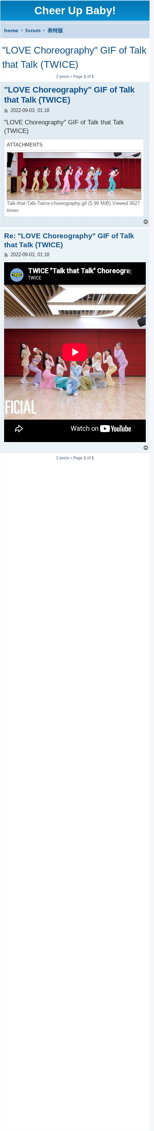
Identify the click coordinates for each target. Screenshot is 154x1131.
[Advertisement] (75, 792)
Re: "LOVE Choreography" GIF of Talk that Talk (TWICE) (69, 240)
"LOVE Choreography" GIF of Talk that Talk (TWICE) (74, 57)
